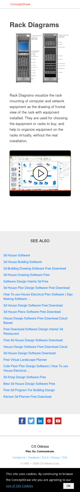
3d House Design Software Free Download (33, 305)
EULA (45, 457)
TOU (64, 457)
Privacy (55, 457)
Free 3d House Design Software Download (33, 340)
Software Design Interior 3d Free (25, 281)
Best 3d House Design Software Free (29, 383)
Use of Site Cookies (19, 486)
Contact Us (19, 457)
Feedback (33, 457)
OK (69, 486)
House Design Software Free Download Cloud (35, 346)
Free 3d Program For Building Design (29, 390)
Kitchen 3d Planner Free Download (27, 396)
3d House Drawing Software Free (26, 274)
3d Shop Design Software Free (24, 377)
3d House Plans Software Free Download (32, 311)
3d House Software (16, 255)
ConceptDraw (20, 4)
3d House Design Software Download (29, 353)
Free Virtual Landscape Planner (25, 359)
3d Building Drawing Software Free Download (34, 268)
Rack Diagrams (34, 24)
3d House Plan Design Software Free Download (36, 287)
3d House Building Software (22, 261)
